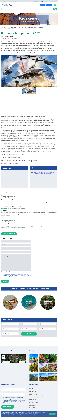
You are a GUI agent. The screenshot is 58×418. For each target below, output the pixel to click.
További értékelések (9, 233)
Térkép (46, 1)
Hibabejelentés (33, 394)
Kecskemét (33, 27)
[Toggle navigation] (55, 5)
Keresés (28, 334)
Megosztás (22, 361)
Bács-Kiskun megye (23, 27)
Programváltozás (33, 402)
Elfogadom (52, 413)
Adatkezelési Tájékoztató (15, 278)
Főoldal (3, 27)
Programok (41, 27)
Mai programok (36, 1)
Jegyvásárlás (52, 1)
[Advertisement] (29, 104)
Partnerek (32, 405)
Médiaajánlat (32, 391)
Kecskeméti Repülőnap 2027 (20, 33)
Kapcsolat (32, 408)
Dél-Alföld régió (11, 27)
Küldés (5, 281)
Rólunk (31, 388)
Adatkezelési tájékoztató (36, 397)
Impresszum (32, 399)
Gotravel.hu (9, 355)
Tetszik (6, 361)
